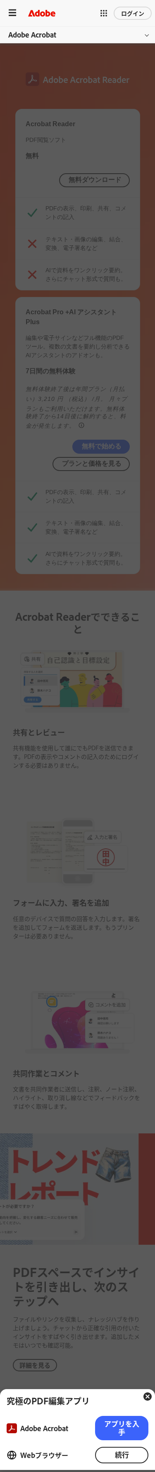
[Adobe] (42, 13)
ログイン (132, 13)
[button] (103, 13)
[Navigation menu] (12, 13)
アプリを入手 (121, 1427)
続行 (122, 1454)
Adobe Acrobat (32, 35)
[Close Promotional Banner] (147, 1396)
